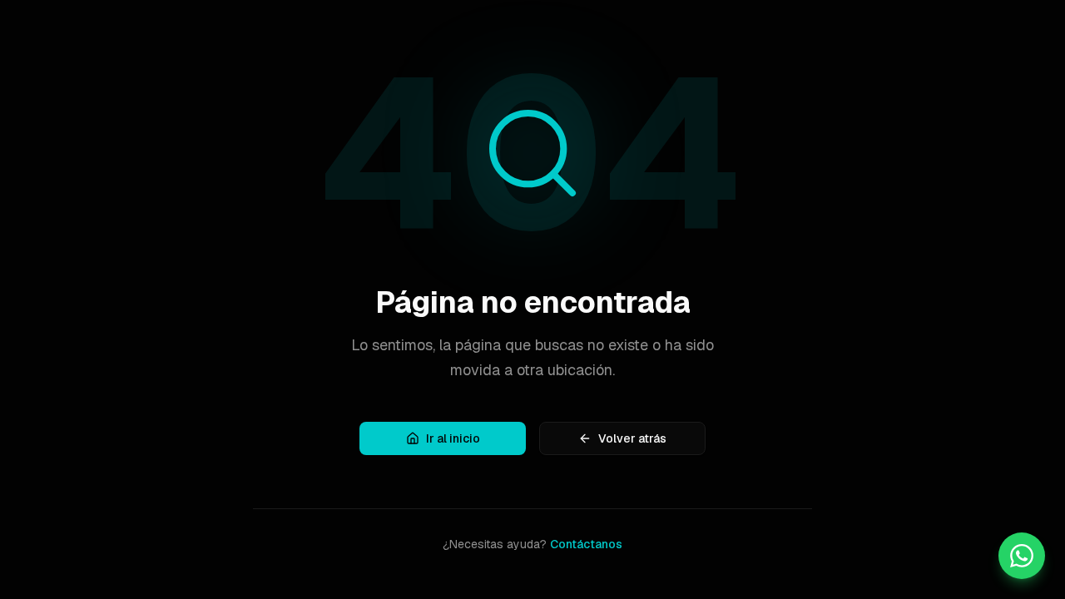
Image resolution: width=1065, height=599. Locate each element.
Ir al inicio (453, 438)
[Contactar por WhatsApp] (1021, 555)
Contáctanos (586, 544)
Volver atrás (632, 438)
